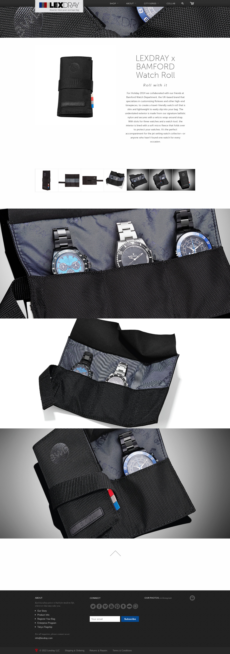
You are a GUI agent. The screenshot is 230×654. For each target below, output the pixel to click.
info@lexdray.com (44, 638)
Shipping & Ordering (74, 650)
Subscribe (130, 619)
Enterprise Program (46, 623)
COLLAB (171, 3)
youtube (111, 606)
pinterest (117, 606)
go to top (115, 553)
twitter (93, 606)
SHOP (113, 3)
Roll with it (155, 85)
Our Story (42, 611)
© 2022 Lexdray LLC (50, 650)
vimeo (105, 606)
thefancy (123, 606)
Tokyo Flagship (44, 627)
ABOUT (130, 3)
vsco (135, 606)
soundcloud (129, 606)
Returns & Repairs (98, 650)
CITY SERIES (150, 3)
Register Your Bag (46, 619)
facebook (99, 606)
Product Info (43, 615)
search (183, 3)
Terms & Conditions (122, 650)
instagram (192, 598)
